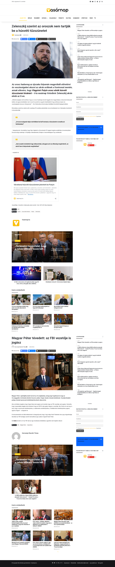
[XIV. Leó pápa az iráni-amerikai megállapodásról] (42, 319)
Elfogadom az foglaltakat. (89, 116)
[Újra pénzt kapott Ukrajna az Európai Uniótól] (63, 319)
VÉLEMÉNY (37, 18)
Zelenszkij (38, 211)
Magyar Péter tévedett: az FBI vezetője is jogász (30, 247)
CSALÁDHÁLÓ (52, 18)
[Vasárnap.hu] (57, 10)
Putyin (32, 211)
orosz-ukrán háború (26, 211)
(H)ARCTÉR (23, 18)
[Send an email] (20, 35)
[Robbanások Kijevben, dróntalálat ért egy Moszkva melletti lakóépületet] (21, 319)
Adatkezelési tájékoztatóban (90, 116)
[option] (42, 246)
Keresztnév (78, 111)
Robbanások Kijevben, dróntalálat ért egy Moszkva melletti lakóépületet (20, 327)
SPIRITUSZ (84, 18)
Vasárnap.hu (17, 35)
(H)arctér (18, 240)
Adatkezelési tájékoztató (82, 562)
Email (77, 102)
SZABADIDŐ (76, 18)
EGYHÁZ (44, 18)
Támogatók (100, 562)
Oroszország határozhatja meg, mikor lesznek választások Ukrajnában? (20, 308)
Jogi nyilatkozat (93, 562)
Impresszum (67, 562)
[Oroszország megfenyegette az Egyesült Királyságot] (42, 299)
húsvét (19, 211)
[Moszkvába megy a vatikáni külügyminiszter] (63, 299)
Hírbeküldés (73, 562)
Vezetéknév (78, 107)
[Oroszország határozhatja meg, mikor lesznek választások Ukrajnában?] (21, 299)
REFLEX (30, 18)
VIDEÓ (91, 18)
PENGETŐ (61, 18)
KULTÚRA (68, 18)
